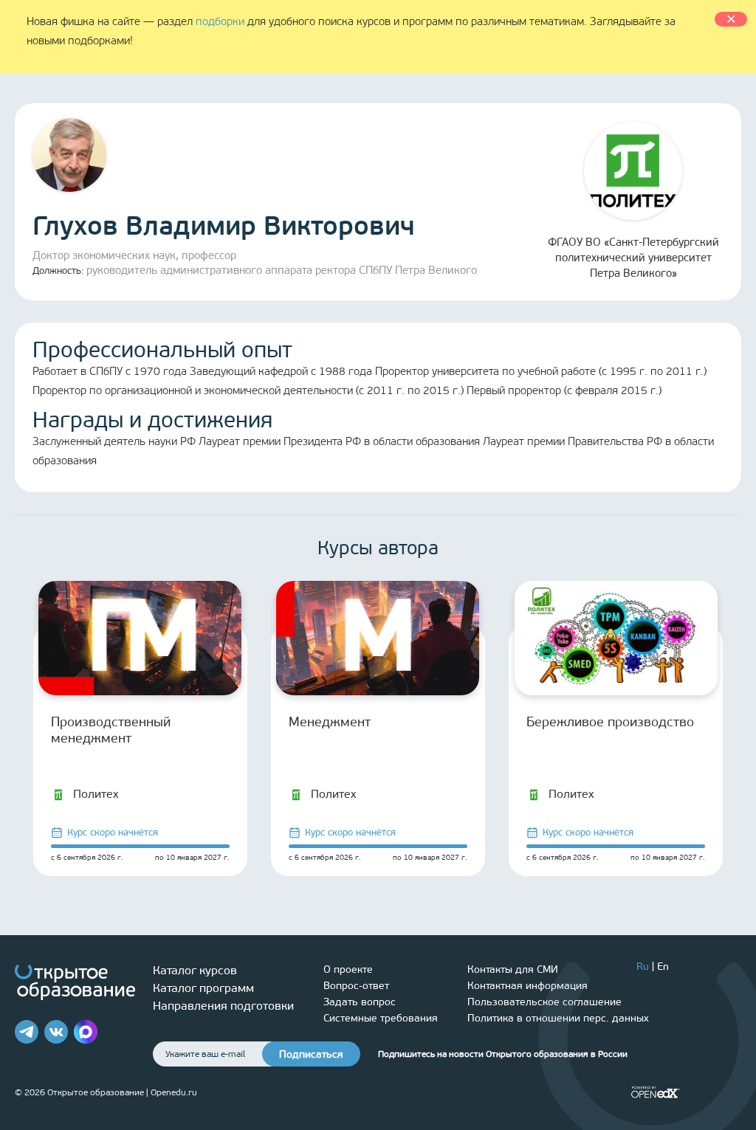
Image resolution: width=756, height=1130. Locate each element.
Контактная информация (527, 985)
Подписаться (311, 1054)
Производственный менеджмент (111, 730)
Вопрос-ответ (356, 985)
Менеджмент (330, 722)
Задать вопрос (359, 1002)
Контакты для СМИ (512, 969)
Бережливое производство (610, 722)
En (663, 966)
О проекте (348, 969)
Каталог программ (203, 988)
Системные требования (380, 1018)
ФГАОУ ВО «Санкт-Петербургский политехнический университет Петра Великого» (633, 257)
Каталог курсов (195, 970)
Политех (96, 794)
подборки (220, 21)
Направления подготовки (223, 1006)
